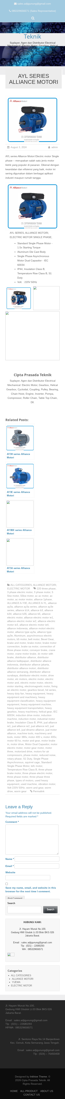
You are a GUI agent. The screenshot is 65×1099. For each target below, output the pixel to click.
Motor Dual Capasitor (37, 744)
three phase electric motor (37, 773)
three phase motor (17, 776)
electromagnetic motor (37, 686)
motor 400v (49, 737)
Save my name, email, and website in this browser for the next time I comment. (30, 889)
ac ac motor (41, 595)
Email (9, 866)
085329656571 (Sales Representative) (34, 10)
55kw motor (27, 595)
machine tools (25, 733)
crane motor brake (25, 653)
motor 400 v (35, 737)
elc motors (21, 679)
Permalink (38, 791)
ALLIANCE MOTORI (44, 584)
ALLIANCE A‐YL (37, 603)
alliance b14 (22, 610)
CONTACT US (31, 1094)
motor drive (17, 744)
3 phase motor (42, 592)
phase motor (30, 755)
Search (11, 903)
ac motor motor (23, 599)
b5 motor (22, 639)
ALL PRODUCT (29, 1091)
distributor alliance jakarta (34, 664)
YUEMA (16, 982)
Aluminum (19, 635)
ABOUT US (46, 1091)
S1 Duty (27, 758)
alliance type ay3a (25, 632)
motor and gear (31, 740)
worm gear (20, 791)
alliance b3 (37, 610)
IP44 (39, 722)
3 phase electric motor (19, 592)
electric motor (36, 679)
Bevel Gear (47, 639)
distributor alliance (25, 657)
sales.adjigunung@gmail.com (34, 3)
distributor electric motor (33, 675)
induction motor (27, 718)
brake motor (34, 642)
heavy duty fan (15, 693)
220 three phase (46, 588)
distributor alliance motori (21, 668)
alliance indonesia (17, 628)
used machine (29, 784)
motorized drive (23, 751)
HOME (14, 1091)
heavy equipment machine (36, 704)
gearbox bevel (36, 689)
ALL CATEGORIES (21, 584)
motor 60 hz (14, 740)
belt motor (34, 639)
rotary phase (14, 758)
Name (9, 859)
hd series (50, 689)
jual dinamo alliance (32, 729)
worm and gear (34, 787)
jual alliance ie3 (40, 726)
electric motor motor (31, 682)
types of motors (24, 780)
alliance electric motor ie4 (34, 624)
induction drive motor (28, 715)
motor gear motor (34, 747)
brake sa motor (29, 646)
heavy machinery (27, 711)
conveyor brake (38, 650)
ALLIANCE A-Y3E (17, 603)
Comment (12, 821)
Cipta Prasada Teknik (32, 33)
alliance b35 (20, 613)
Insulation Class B (25, 722)
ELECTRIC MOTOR (18, 588)
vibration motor (46, 784)
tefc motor (36, 765)
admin (54, 147)
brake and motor (16, 642)
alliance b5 (34, 613)
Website (10, 872)
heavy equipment (35, 693)
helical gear (45, 711)
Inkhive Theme (38, 1076)
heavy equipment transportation (25, 708)
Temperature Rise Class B (22, 769)
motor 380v (20, 737)
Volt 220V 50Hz (16, 787)
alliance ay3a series (25, 606)
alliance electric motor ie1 (38, 617)
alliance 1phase (43, 599)
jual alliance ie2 (21, 726)
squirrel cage (32, 762)
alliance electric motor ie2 (21, 621)
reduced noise (47, 755)
